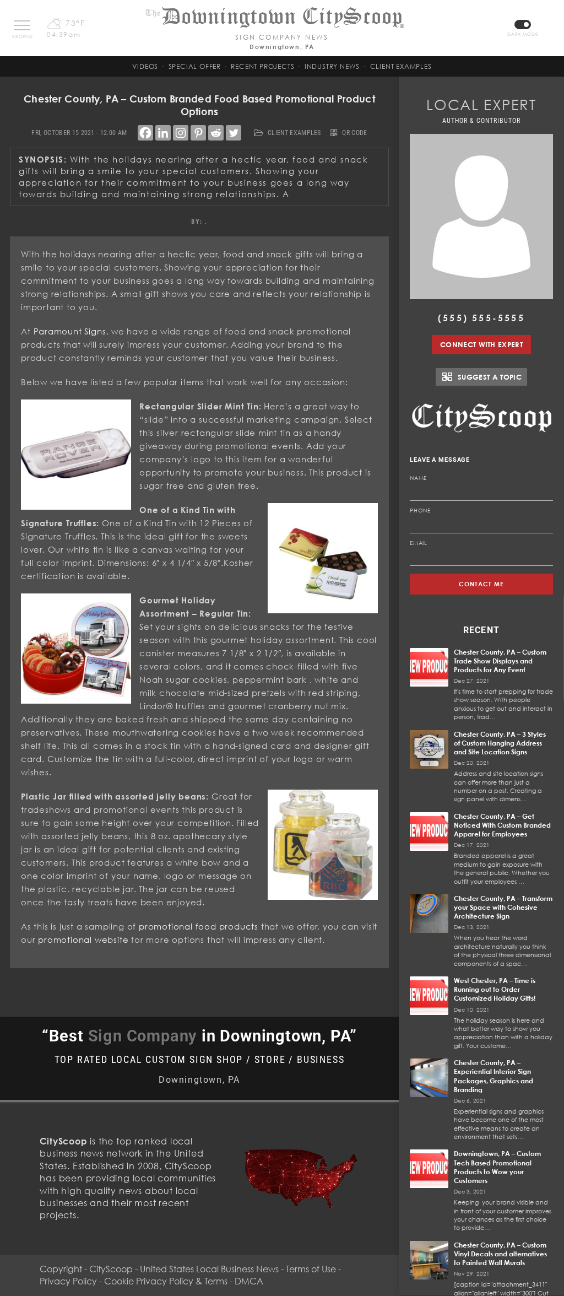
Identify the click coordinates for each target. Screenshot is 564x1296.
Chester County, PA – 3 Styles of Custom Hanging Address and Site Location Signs (500, 743)
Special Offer (195, 66)
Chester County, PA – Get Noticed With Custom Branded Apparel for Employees (502, 825)
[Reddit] (216, 133)
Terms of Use (311, 1269)
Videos (145, 66)
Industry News (332, 66)
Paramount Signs (70, 331)
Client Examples (401, 66)
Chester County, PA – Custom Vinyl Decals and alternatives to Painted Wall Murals (500, 1254)
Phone (420, 510)
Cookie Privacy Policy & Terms (165, 1281)
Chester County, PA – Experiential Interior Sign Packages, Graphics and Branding (493, 1076)
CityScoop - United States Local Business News (184, 1269)
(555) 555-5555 (481, 317)
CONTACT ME (482, 583)
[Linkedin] (163, 133)
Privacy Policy (68, 1281)
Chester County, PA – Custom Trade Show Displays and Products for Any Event (500, 661)
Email (418, 542)
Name (418, 477)
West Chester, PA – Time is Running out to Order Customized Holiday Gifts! (494, 989)
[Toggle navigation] (22, 25)
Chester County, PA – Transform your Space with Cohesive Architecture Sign (503, 907)
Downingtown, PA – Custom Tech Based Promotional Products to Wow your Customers (497, 1167)
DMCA (249, 1281)
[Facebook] (145, 133)
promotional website (83, 939)
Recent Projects (262, 66)
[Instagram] (180, 133)
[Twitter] (233, 133)
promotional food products (198, 926)
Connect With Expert (481, 344)
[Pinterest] (198, 133)
